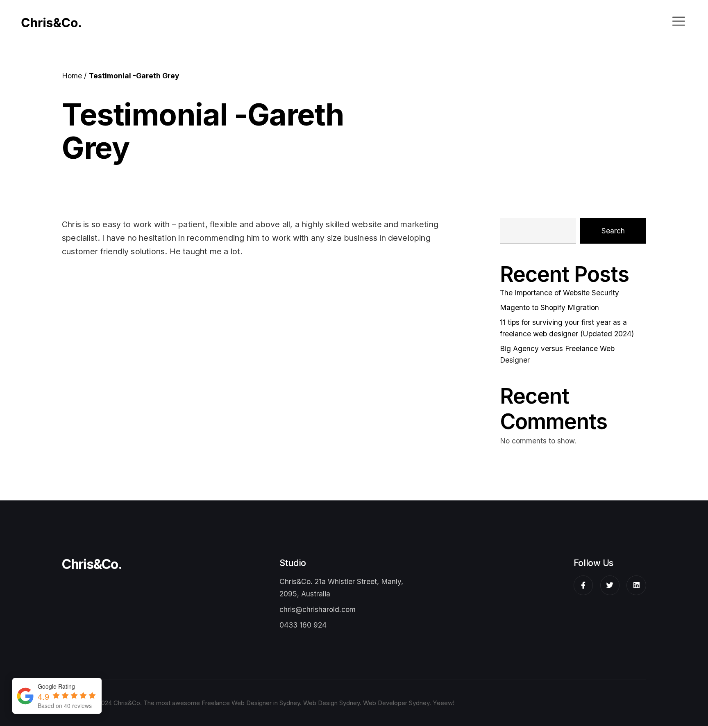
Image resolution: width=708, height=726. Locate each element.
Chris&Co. (92, 564)
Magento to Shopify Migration (549, 307)
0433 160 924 (303, 625)
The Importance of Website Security (559, 292)
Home (72, 75)
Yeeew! (443, 703)
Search (613, 230)
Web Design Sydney (331, 703)
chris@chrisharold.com (317, 609)
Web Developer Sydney (396, 703)
